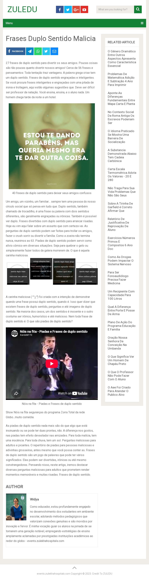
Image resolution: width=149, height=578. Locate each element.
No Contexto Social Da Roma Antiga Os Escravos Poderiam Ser (121, 117)
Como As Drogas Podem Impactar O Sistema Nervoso (121, 260)
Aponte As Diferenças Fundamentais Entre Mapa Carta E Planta (121, 98)
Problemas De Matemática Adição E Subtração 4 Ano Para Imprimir (121, 79)
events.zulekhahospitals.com (53, 573)
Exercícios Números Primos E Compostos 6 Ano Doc (121, 243)
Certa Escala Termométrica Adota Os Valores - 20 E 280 (122, 174)
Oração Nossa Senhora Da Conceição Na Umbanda (117, 343)
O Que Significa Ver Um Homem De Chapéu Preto (121, 360)
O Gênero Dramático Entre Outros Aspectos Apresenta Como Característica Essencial (122, 58)
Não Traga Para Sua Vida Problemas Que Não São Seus (122, 191)
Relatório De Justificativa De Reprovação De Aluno (118, 224)
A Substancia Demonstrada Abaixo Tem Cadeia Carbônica (122, 155)
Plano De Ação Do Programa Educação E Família (122, 325)
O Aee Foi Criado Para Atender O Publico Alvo (119, 391)
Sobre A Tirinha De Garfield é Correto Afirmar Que (120, 207)
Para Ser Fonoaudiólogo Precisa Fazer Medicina (118, 278)
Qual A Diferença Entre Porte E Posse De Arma (121, 310)
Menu (9, 23)
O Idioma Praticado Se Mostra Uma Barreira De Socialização (121, 136)
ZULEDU (22, 9)
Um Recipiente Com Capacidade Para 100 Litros (121, 295)
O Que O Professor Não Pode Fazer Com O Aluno (121, 375)
